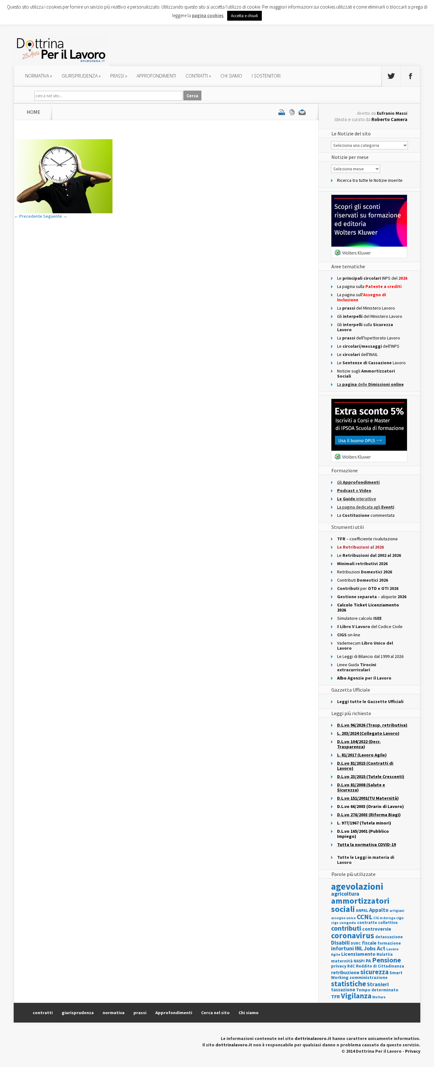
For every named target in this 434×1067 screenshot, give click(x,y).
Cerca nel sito (215, 1013)
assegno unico (343, 918)
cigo (399, 918)
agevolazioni (357, 886)
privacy (338, 966)
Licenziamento (358, 954)
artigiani (397, 910)
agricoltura (345, 893)
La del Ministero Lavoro (366, 308)
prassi (118, 76)
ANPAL (362, 910)
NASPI (359, 961)
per (367, 588)
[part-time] (63, 212)
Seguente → (55, 216)
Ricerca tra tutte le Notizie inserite (370, 180)
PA (368, 961)
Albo (364, 678)
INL (359, 948)
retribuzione (345, 972)
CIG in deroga (384, 918)
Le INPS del (372, 278)
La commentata (366, 515)
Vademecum (365, 645)
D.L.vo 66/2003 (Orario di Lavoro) (370, 806)
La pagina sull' (361, 297)
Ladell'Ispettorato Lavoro (368, 338)
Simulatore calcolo (359, 618)
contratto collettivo (377, 922)
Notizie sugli (366, 373)
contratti (198, 76)
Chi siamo (231, 76)
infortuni (342, 948)
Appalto (379, 910)
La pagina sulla (369, 286)
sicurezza (374, 972)
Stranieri (378, 984)
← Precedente (28, 216)
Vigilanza (356, 995)
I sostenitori (266, 76)
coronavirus (352, 935)
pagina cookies (208, 15)
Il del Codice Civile (370, 626)
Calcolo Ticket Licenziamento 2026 (368, 607)
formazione (389, 943)
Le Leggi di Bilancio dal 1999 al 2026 (370, 656)
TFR (335, 996)
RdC (351, 966)
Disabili (340, 942)
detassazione (389, 937)
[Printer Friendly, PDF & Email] (292, 112)
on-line (348, 635)
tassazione (343, 990)
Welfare (379, 997)
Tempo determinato (377, 990)
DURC (356, 943)
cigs (334, 922)
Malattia (384, 954)
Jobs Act (374, 948)
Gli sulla (365, 327)
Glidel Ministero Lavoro (369, 316)
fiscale (369, 943)
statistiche (348, 983)
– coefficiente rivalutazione (367, 539)
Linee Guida (356, 667)
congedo (347, 922)
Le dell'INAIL (357, 354)
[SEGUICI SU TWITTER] (391, 76)
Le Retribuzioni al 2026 (360, 547)
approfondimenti (156, 76)
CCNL (364, 917)
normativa (38, 76)
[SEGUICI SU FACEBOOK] (410, 76)
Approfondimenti (173, 1013)
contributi (346, 928)
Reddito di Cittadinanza (380, 966)
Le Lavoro (371, 363)
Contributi (362, 580)
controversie (376, 929)
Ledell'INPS (368, 346)
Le (369, 555)
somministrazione (368, 977)
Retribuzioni (364, 572)
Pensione (386, 959)
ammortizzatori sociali (360, 904)
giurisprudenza (81, 76)
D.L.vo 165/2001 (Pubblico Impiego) (363, 833)
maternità (342, 961)
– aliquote (371, 596)
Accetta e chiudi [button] (244, 15)
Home (33, 112)
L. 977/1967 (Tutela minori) (364, 823)
